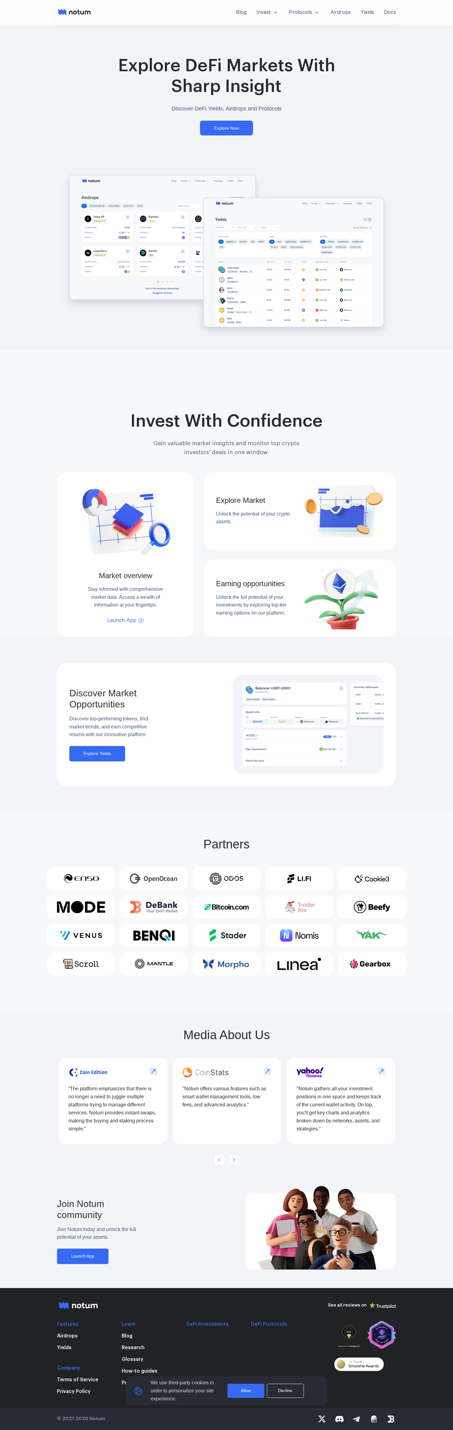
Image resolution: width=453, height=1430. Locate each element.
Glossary (132, 1359)
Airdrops (67, 1335)
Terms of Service (77, 1379)
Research (133, 1347)
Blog (127, 1335)
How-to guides (139, 1371)
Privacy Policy (74, 1391)
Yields (64, 1347)
